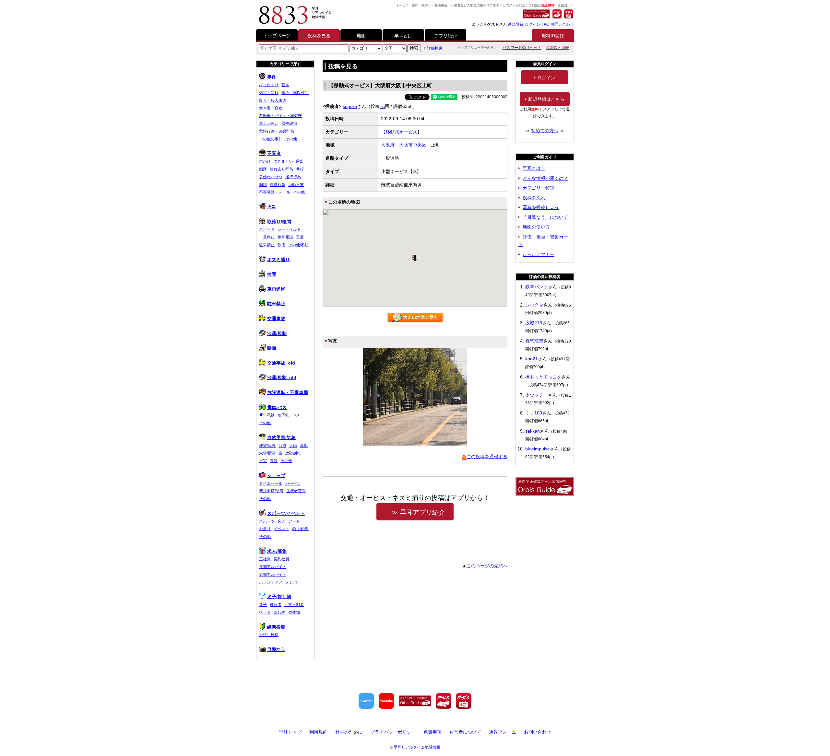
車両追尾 (276, 289)
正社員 (265, 559)
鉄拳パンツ (536, 286)
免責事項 (432, 732)
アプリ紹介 (445, 35)
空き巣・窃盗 (270, 108)
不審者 (274, 153)
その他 (291, 139)
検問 (271, 274)
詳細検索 (435, 48)
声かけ (265, 161)
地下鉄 (283, 415)
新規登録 (516, 24)
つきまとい (283, 161)
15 (382, 106)
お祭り (265, 529)
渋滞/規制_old (281, 377)
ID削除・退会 (557, 47)
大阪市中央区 (412, 144)
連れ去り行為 (281, 169)
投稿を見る (319, 35)
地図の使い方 (536, 226)
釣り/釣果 (300, 529)
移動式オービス (401, 131)
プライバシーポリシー (393, 732)
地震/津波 (267, 445)
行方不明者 (294, 604)
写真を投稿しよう (541, 207)
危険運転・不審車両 (287, 392)
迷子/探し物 (279, 596)
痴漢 (263, 169)
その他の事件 (270, 139)
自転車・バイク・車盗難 (280, 115)
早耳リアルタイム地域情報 (417, 747)
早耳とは (403, 35)
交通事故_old (281, 363)
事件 (271, 76)
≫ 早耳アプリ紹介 (418, 512)
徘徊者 (275, 604)
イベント (281, 529)
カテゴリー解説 (538, 188)
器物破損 (289, 123)
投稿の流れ (534, 197)
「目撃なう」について (545, 217)
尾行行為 (293, 177)
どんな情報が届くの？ (545, 178)
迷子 (263, 604)
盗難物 (294, 612)
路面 (271, 348)
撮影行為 (277, 184)
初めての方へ (544, 130)
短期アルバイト (272, 574)
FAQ (545, 24)
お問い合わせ (562, 24)
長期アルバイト (272, 566)
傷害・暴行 (269, 92)
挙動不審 (296, 184)
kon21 (531, 358)
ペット (265, 612)
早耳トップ (290, 732)
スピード (267, 229)
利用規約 (318, 732)
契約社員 (281, 559)
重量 (300, 237)
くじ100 (533, 412)
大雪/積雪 (267, 453)
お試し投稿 (269, 635)
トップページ (276, 35)
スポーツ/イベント (286, 513)
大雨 (293, 445)
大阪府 (388, 144)
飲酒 (281, 245)
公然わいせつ (270, 177)
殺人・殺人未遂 (272, 100)
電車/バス (277, 407)
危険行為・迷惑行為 (276, 131)
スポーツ (267, 521)
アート (294, 521)
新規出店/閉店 (271, 491)
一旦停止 (267, 237)
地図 (361, 35)
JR (261, 415)
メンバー (293, 582)
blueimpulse (537, 448)
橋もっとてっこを (543, 376)
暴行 (300, 169)
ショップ (276, 475)
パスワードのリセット (522, 47)
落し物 (279, 612)
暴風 (304, 445)
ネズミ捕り (278, 259)
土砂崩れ (293, 453)
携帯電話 (285, 237)
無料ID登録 (552, 35)
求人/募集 (277, 551)
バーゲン (293, 483)
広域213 (533, 322)
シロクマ (534, 305)
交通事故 (276, 318)
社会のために (348, 732)
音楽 (281, 521)
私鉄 (271, 415)
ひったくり (269, 85)
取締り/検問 (279, 221)
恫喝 (263, 184)
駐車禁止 (267, 245)
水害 (263, 461)
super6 (350, 106)
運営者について (465, 732)
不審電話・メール (274, 192)
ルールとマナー (538, 254)
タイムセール (270, 483)
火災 (271, 206)
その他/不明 (298, 245)
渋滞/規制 (277, 333)
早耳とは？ (534, 168)
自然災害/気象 (281, 437)
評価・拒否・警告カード (543, 240)
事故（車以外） (295, 92)
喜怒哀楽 (534, 340)
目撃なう (276, 649)
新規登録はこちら (546, 99)
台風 (282, 445)
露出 (300, 161)
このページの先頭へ (487, 565)
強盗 (285, 85)
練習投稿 (276, 627)
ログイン (532, 24)
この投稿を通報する (487, 456)
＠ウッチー (536, 395)
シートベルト (289, 229)
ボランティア (270, 582)
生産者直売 (296, 491)
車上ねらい (269, 123)
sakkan (532, 431)
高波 (274, 461)
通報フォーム (502, 732)
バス (296, 415)
